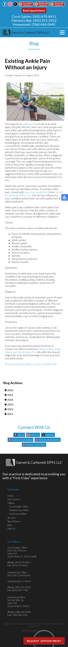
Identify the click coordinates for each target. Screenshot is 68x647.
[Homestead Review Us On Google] (57, 5)
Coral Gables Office (19, 506)
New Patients (14, 521)
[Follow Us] (10, 5)
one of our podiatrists (36, 192)
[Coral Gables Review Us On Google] (26, 5)
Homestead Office (18, 513)
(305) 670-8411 (44, 16)
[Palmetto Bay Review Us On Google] (42, 5)
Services (11, 517)
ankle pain (27, 123)
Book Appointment (34, 10)
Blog (9, 525)
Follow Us (35, 435)
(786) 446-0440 (43, 24)
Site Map (25, 630)
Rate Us (11, 528)
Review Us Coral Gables (22, 440)
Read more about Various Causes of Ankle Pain (31, 364)
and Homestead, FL (24, 352)
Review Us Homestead (35, 445)
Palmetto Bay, (46, 348)
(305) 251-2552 (45, 20)
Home (10, 495)
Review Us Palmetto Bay (49, 440)
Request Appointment (44, 640)
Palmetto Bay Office (19, 510)
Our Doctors (14, 499)
